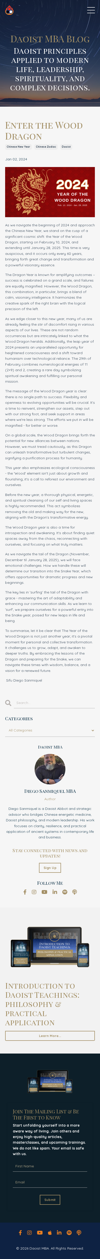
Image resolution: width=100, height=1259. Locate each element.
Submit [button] (50, 1200)
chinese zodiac (46, 146)
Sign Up (50, 868)
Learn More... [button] (50, 1036)
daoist (66, 146)
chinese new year (18, 146)
